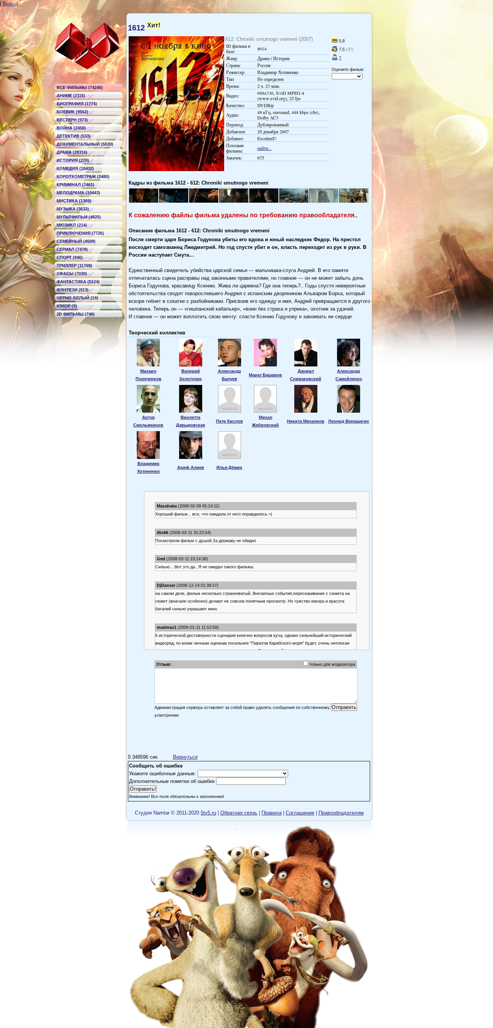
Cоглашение (300, 813)
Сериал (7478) (72, 249)
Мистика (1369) (74, 200)
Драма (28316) (72, 152)
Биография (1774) (77, 103)
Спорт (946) (70, 257)
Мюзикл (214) (72, 225)
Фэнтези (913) (73, 289)
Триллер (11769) (74, 265)
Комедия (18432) (75, 168)
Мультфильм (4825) (79, 217)
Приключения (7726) (80, 233)
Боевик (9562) (72, 111)
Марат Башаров (265, 375)
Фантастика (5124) (78, 281)
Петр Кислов (229, 421)
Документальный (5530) (85, 144)
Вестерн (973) (72, 120)
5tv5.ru (208, 813)
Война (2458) (71, 128)
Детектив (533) (74, 136)
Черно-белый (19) (77, 298)
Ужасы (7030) (72, 273)
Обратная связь (238, 813)
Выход (10, 4)
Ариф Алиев (190, 467)
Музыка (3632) (73, 209)
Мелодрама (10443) (78, 192)
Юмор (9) (67, 306)
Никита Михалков (305, 421)
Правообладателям (341, 813)
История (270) (73, 160)
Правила (272, 813)
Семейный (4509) (76, 241)
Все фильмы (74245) (80, 87)
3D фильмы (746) (76, 314)
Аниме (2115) (71, 95)
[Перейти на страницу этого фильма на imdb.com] (335, 41)
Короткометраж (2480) (83, 176)
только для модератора (332, 664)
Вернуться (185, 757)
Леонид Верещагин (348, 421)
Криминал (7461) (75, 184)
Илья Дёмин (229, 467)
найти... (264, 148)
